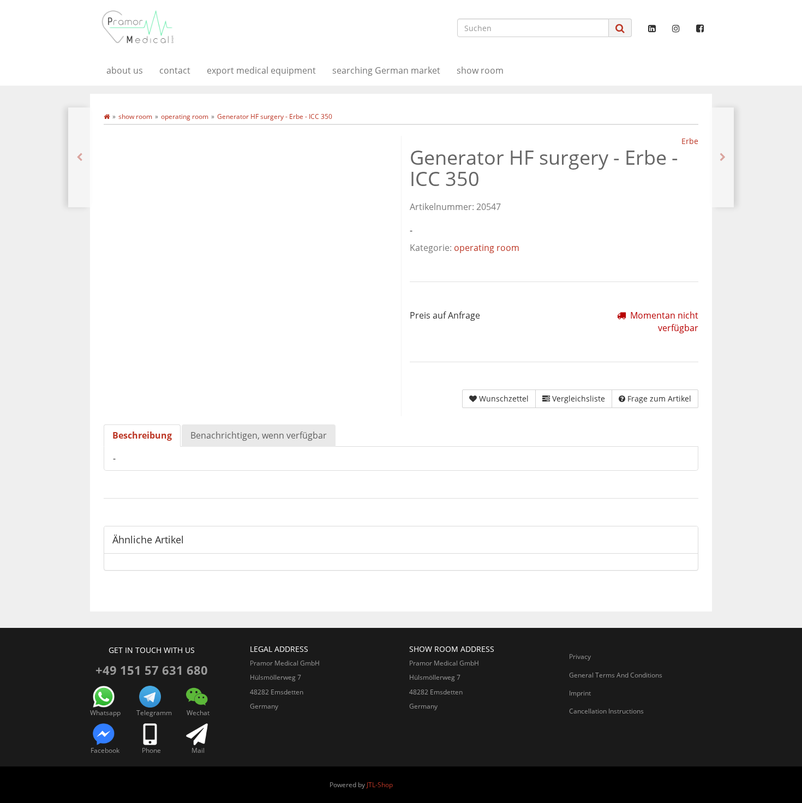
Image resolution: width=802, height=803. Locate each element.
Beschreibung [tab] (142, 435)
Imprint (580, 693)
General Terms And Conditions (615, 675)
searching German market (386, 70)
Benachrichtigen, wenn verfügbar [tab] (258, 435)
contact (174, 70)
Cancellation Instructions (606, 711)
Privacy (580, 656)
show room (480, 70)
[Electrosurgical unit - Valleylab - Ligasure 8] (79, 157)
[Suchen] (620, 28)
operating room (486, 248)
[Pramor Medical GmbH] (188, 26)
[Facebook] (700, 28)
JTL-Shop (380, 784)
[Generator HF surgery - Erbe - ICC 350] (722, 157)
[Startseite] (107, 116)
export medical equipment (261, 70)
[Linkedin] (652, 28)
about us (124, 70)
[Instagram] (676, 28)
